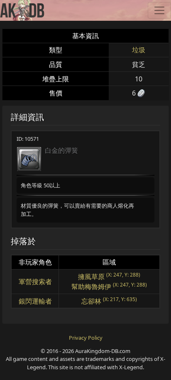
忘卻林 (91, 301)
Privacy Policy (86, 337)
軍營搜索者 (35, 281)
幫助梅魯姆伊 (91, 286)
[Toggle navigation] (159, 10)
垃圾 (138, 49)
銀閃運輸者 (35, 301)
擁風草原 (91, 276)
